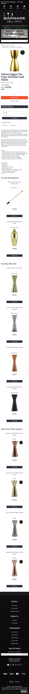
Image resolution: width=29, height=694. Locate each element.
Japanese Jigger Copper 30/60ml (14, 347)
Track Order (14, 608)
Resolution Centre (14, 611)
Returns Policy (14, 637)
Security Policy (14, 640)
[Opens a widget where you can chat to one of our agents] (24, 691)
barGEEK (7, 45)
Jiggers (12, 45)
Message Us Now (21, 27)
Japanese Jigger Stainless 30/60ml (14, 512)
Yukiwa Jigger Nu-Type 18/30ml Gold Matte (12, 47)
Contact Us (14, 623)
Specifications (13, 125)
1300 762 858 (13, 27)
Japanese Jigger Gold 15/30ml (14, 268)
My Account (14, 605)
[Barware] (14, 19)
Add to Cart (15, 97)
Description (5, 125)
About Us (14, 620)
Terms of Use (14, 632)
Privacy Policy (14, 635)
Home (2, 45)
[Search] (26, 41)
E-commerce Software (13, 661)
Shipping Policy (14, 643)
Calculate (15, 118)
